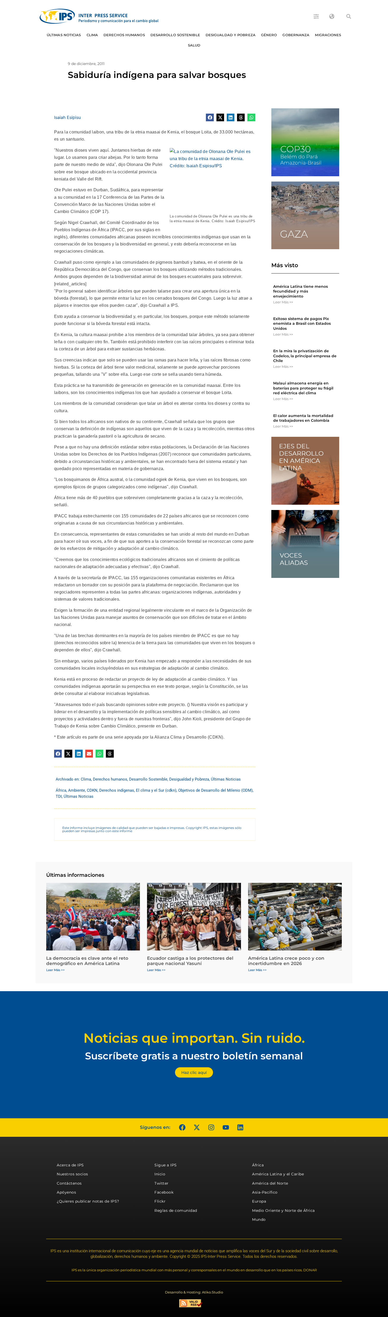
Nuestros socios (72, 1174)
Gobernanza (295, 35)
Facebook (163, 1192)
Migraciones (328, 35)
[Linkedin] (240, 1127)
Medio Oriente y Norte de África (283, 1210)
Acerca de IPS (70, 1165)
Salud (194, 45)
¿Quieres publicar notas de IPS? (88, 1201)
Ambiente (76, 790)
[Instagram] (211, 1127)
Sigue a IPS (165, 1165)
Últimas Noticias (64, 35)
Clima (92, 35)
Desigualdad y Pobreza (230, 35)
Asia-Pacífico (265, 1192)
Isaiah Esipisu (67, 117)
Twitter (161, 1183)
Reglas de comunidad (175, 1210)
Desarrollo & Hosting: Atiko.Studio (194, 1292)
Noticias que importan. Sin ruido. (194, 1038)
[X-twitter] (196, 1127)
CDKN (92, 790)
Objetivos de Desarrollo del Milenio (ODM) (215, 790)
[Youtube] (225, 1127)
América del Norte (270, 1183)
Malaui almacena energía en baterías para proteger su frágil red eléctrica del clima (303, 388)
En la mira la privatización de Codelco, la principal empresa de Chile (305, 356)
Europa (259, 1201)
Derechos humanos (124, 35)
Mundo (259, 1219)
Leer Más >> (283, 302)
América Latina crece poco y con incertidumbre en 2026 (286, 961)
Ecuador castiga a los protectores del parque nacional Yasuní (190, 961)
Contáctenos (69, 1183)
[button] (349, 16)
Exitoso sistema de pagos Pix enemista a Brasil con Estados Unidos (302, 323)
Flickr (159, 1201)
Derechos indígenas (116, 790)
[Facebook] (182, 1127)
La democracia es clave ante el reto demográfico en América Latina (87, 961)
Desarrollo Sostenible (175, 35)
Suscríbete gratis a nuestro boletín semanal (194, 1056)
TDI (59, 796)
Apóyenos (66, 1192)
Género (269, 35)
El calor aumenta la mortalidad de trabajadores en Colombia (303, 418)
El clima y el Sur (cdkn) (156, 790)
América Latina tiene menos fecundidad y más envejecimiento (300, 291)
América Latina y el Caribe (278, 1174)
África (61, 790)
